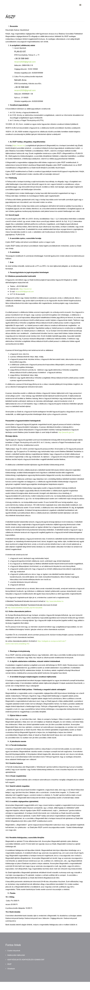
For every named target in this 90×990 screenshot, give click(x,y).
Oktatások (11, 968)
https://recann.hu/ (19, 145)
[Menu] (82, 5)
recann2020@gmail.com (25, 61)
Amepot (39, 985)
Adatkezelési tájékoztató (16, 955)
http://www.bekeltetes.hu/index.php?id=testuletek (25, 607)
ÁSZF (9, 964)
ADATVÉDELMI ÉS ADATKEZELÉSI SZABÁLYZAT (25, 959)
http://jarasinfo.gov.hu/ (66, 432)
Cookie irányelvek (13, 950)
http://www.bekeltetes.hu (54, 601)
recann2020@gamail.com (24, 291)
